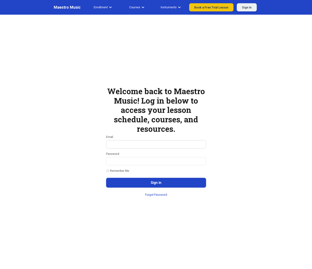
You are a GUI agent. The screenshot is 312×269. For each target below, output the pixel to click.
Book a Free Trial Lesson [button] (211, 7)
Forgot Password (156, 194)
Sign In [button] (247, 7)
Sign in (156, 183)
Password (112, 154)
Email (109, 137)
